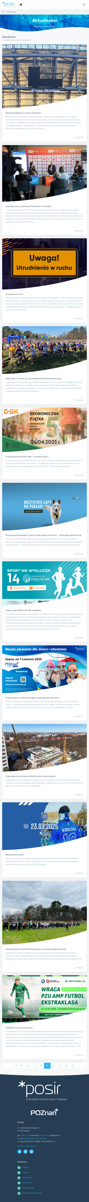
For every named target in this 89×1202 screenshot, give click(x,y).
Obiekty (25, 1173)
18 (16, 1066)
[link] (21, 4)
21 (34, 1066)
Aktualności (27, 1178)
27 (73, 1066)
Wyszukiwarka (28, 1188)
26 (67, 1066)
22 (41, 1066)
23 (47, 1066)
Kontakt (25, 1167)
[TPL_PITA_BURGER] (84, 5)
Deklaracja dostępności (32, 1193)
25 (60, 1066)
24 (54, 1066)
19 (22, 1066)
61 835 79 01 (44, 1136)
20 (28, 1066)
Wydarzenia (27, 1183)
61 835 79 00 (25, 1136)
